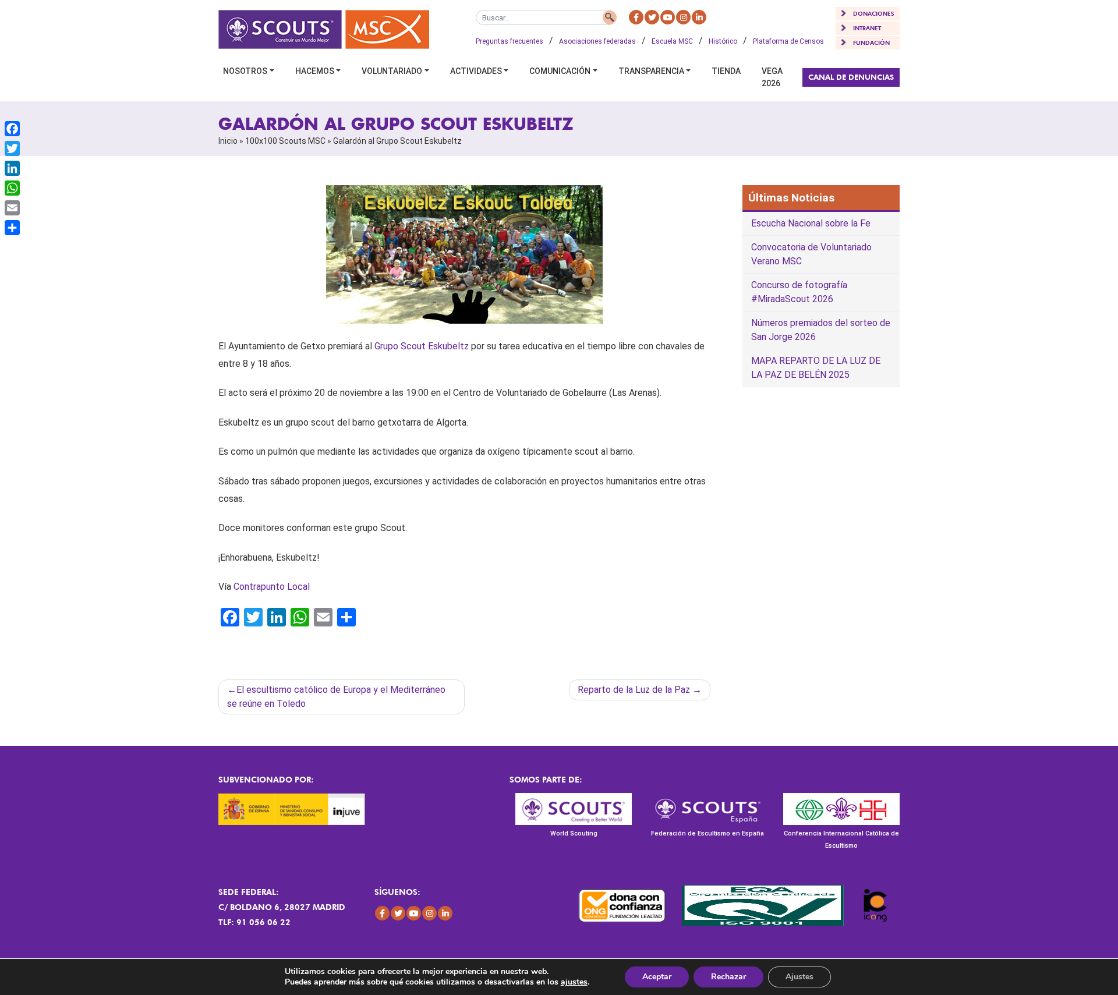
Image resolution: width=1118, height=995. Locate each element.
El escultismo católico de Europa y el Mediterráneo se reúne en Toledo (336, 696)
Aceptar (656, 976)
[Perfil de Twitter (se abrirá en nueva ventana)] (652, 17)
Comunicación (559, 71)
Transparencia (651, 71)
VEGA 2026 (772, 77)
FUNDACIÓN (871, 42)
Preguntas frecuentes (509, 41)
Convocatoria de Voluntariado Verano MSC (811, 254)
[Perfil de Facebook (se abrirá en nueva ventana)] (636, 17)
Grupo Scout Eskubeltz (421, 346)
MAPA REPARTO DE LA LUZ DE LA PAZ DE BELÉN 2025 (815, 367)
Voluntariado (392, 71)
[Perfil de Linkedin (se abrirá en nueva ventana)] (699, 17)
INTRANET (867, 27)
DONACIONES (873, 13)
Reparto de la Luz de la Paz (634, 689)
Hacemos (314, 71)
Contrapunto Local (271, 586)
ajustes (574, 982)
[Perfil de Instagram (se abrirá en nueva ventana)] (683, 17)
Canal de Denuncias (851, 77)
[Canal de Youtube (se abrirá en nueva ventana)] (667, 17)
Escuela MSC (672, 41)
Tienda (726, 71)
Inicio (228, 141)
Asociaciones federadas (597, 41)
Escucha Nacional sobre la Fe (811, 223)
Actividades (476, 71)
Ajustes (799, 976)
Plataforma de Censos (788, 41)
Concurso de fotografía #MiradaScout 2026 (799, 291)
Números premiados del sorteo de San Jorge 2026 (820, 329)
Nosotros (245, 71)
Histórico (723, 41)
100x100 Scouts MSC (285, 141)
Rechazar (728, 976)
